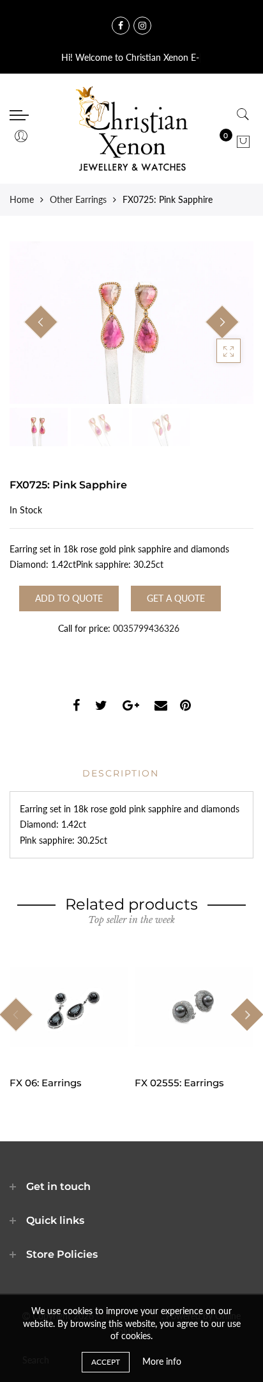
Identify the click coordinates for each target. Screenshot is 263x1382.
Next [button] (222, 322)
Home (22, 199)
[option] (131, 323)
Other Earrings (78, 199)
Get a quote (176, 598)
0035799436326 (146, 628)
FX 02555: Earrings (179, 1083)
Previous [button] (41, 322)
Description (120, 773)
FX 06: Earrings (46, 1083)
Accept (105, 1362)
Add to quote (69, 598)
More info (161, 1361)
